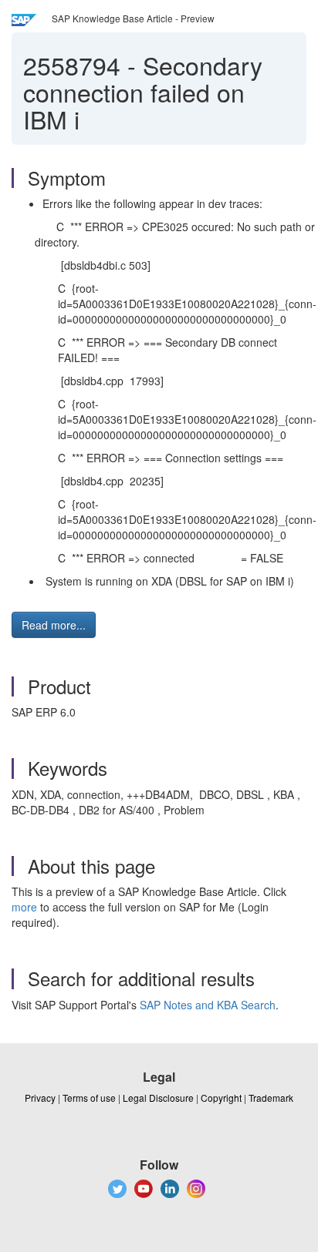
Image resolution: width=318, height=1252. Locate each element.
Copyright (221, 1097)
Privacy (40, 1097)
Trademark (271, 1097)
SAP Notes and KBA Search (208, 1004)
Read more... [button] (54, 625)
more (24, 907)
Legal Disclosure (158, 1097)
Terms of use (89, 1097)
